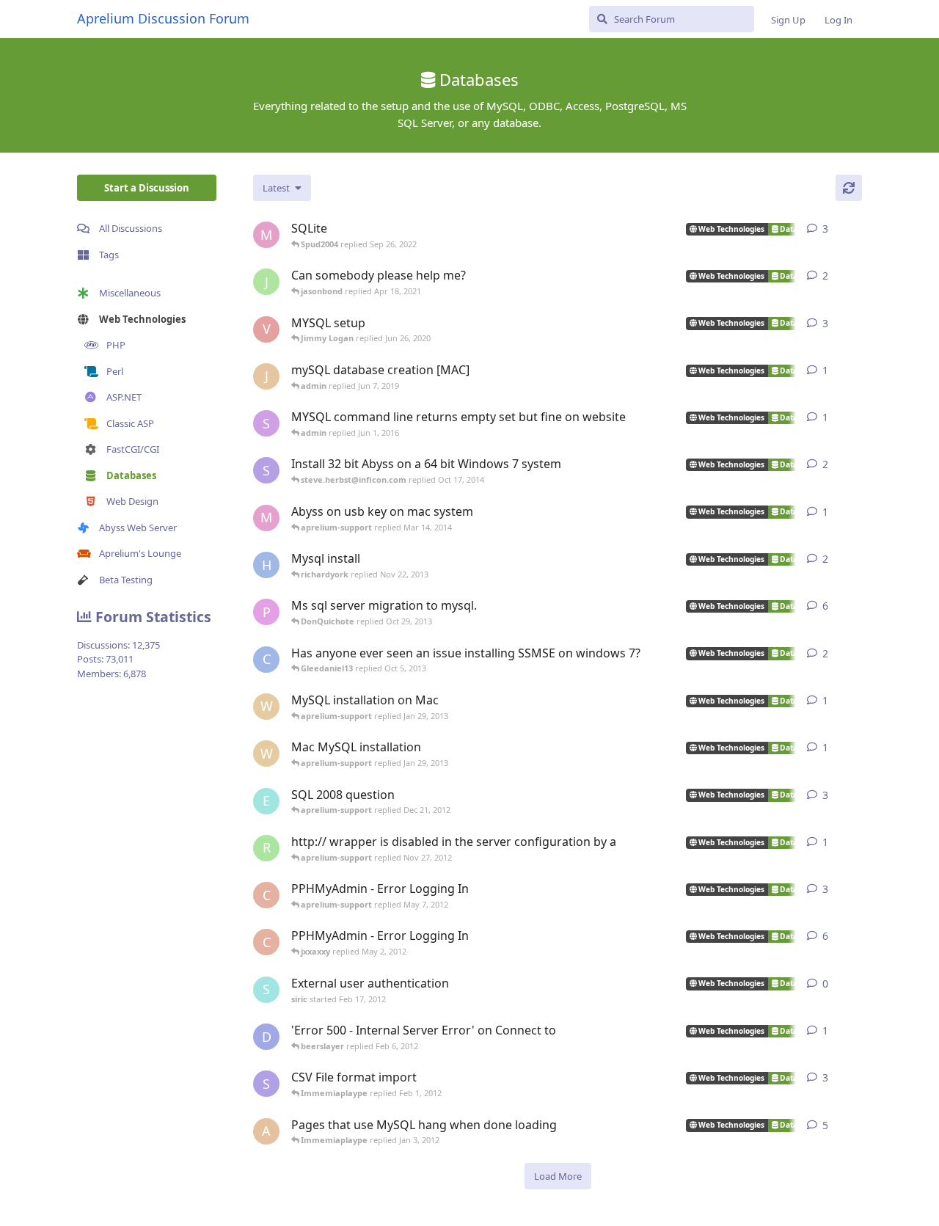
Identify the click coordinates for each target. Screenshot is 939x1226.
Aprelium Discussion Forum (163, 18)
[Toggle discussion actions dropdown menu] (856, 229)
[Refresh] (849, 188)
